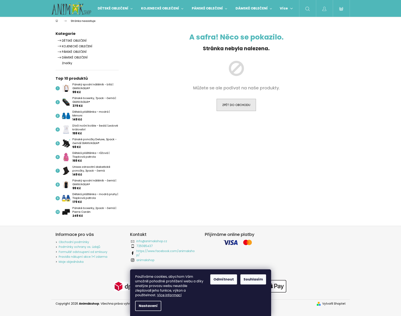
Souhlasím (253, 279)
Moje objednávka (71, 262)
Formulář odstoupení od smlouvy (83, 252)
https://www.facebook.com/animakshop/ (165, 253)
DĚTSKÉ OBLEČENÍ (74, 40)
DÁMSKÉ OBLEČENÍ (75, 57)
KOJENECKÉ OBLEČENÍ (77, 46)
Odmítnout (223, 279)
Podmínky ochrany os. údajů (79, 247)
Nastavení (148, 305)
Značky (67, 63)
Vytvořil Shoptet (334, 304)
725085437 (144, 246)
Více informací (169, 295)
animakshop (145, 260)
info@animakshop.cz (151, 241)
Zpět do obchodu (236, 105)
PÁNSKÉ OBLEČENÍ (74, 52)
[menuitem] (115, 8)
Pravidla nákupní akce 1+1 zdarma (83, 257)
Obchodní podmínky (74, 242)
